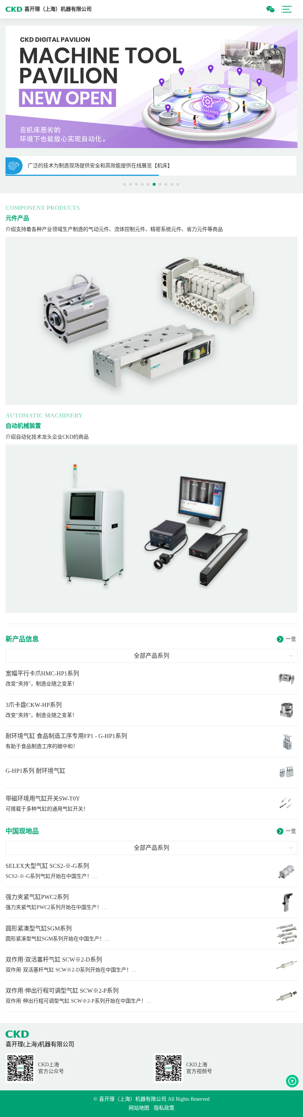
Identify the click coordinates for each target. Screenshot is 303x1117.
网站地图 (139, 1108)
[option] (151, 87)
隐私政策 (164, 1108)
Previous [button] (11, 87)
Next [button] (291, 87)
